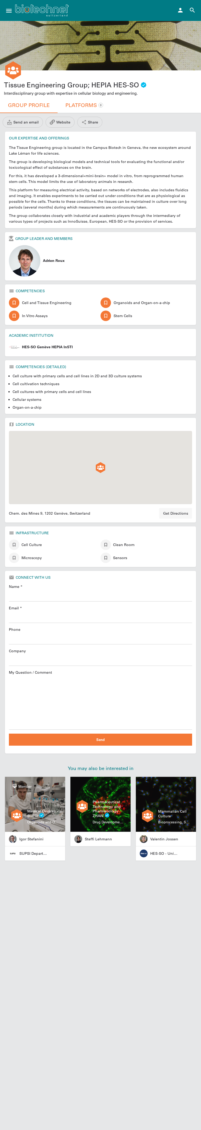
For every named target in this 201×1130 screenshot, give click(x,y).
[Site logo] (42, 10)
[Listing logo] (13, 70)
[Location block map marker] (100, 467)
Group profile (29, 105)
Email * (15, 608)
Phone (14, 629)
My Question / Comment (30, 672)
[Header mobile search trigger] (192, 10)
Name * (16, 586)
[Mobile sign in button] (180, 10)
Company (17, 651)
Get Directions (175, 513)
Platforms (83, 105)
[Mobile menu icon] (9, 10)
